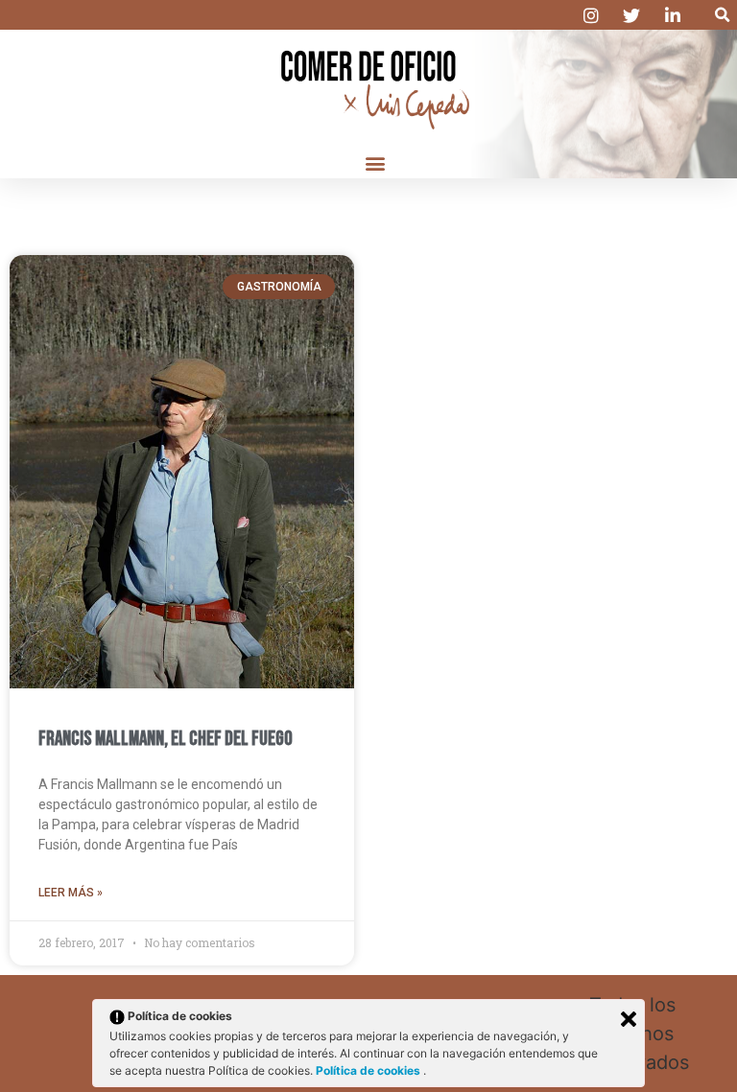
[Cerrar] (628, 1019)
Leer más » (70, 892)
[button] (722, 15)
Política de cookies (369, 1070)
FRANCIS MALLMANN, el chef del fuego (165, 739)
